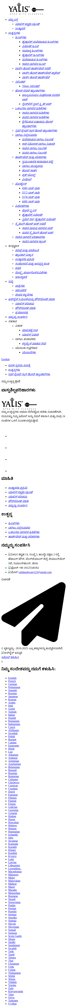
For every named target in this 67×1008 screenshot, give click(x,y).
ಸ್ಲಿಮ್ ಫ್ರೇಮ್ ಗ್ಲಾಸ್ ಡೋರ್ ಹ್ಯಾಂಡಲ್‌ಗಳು (29, 374)
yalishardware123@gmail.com (35, 572)
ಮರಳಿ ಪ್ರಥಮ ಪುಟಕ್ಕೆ (19, 365)
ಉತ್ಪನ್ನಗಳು (14, 369)
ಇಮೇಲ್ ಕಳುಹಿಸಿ (10, 657)
